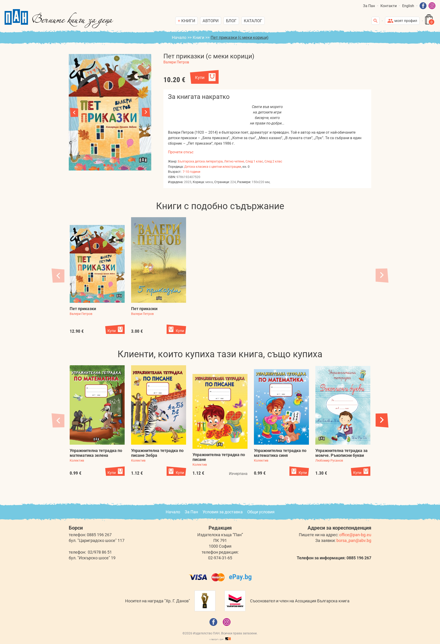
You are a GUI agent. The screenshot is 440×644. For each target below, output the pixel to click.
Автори (211, 20)
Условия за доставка (223, 511)
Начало (179, 37)
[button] (146, 112)
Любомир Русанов (329, 460)
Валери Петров (176, 62)
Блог (231, 20)
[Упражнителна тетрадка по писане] (220, 411)
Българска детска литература (200, 161)
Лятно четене (234, 161)
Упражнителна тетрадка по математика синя (280, 453)
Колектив (77, 460)
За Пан (369, 6)
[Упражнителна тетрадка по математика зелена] (97, 405)
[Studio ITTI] (220, 639)
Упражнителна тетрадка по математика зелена (96, 453)
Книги (198, 37)
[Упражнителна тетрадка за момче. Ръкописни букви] (342, 405)
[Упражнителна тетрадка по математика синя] (281, 406)
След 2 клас (273, 161)
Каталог (253, 20)
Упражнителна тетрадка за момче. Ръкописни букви (341, 453)
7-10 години (191, 171)
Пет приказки (83, 308)
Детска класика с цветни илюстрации (212, 166)
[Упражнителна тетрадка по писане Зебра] (158, 405)
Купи (199, 77)
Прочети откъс (180, 152)
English (408, 6)
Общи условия (261, 511)
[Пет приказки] (97, 264)
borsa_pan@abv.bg (353, 540)
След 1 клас (254, 161)
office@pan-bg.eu (355, 534)
